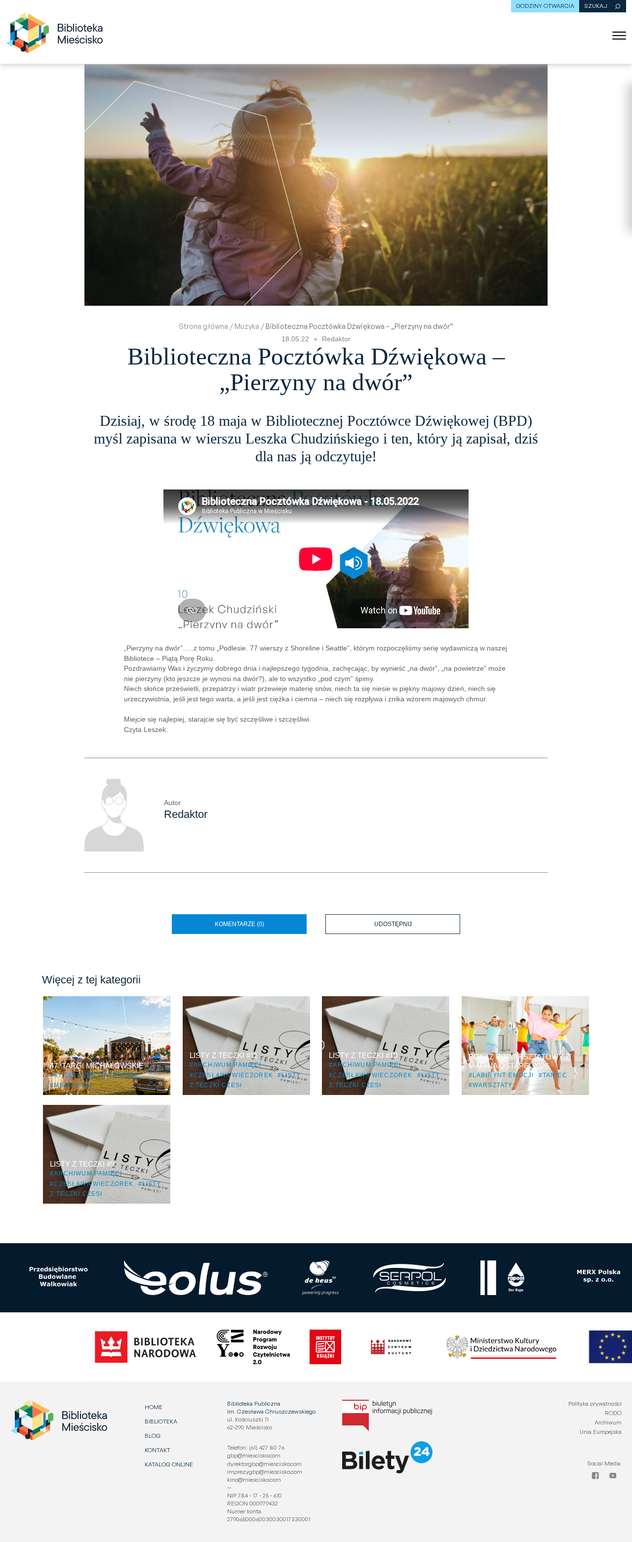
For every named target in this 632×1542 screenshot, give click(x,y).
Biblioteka (161, 1421)
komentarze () (239, 924)
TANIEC (555, 1075)
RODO (613, 1413)
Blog (152, 1435)
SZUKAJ (595, 5)
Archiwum (608, 1422)
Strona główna (203, 326)
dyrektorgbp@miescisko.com (264, 1463)
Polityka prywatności (595, 1403)
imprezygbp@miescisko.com (264, 1471)
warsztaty (493, 1085)
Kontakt (157, 1450)
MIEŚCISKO (72, 1085)
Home (153, 1407)
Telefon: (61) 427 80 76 (255, 1447)
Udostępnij (417, 920)
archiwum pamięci (228, 1064)
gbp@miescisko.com (253, 1455)
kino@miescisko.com (254, 1479)
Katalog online (169, 1464)
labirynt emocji (503, 1075)
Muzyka (247, 326)
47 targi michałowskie (96, 1075)
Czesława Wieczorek (233, 1075)
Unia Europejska (601, 1431)
